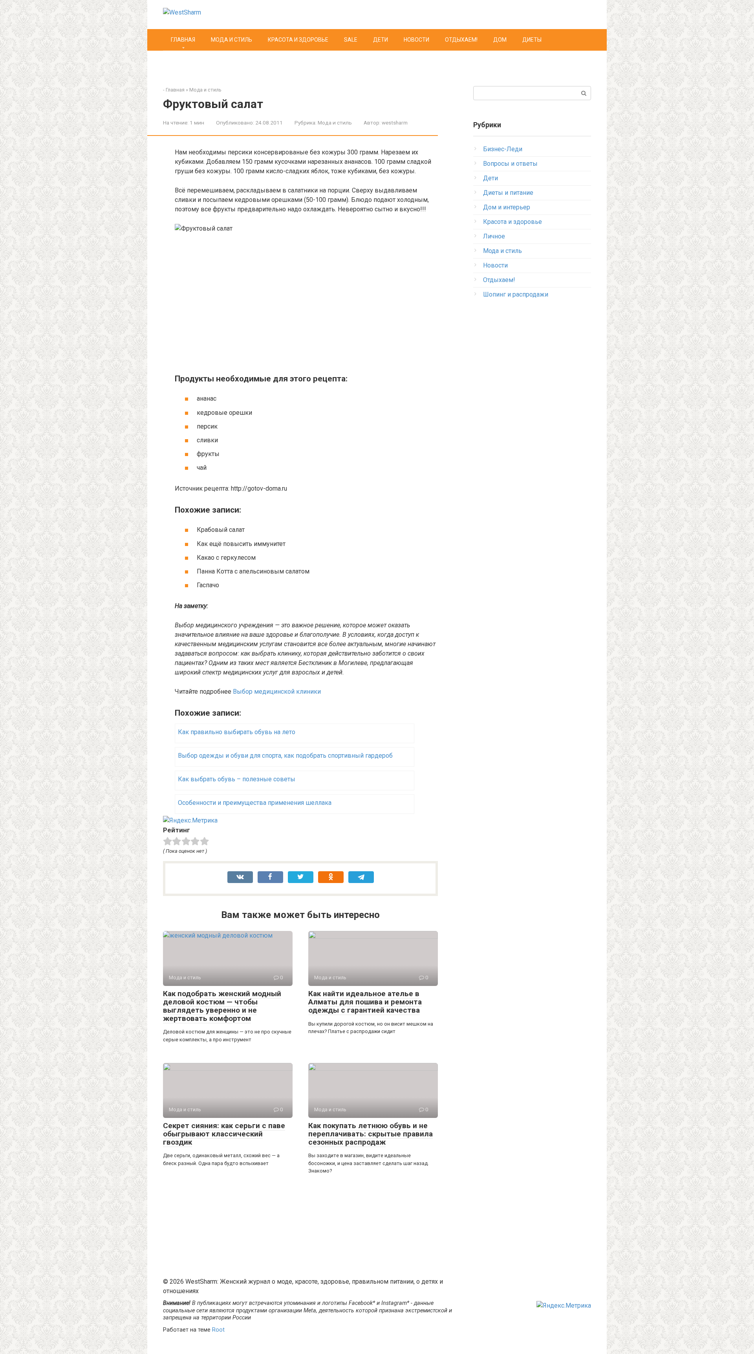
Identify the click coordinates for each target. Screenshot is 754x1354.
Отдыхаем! (461, 40)
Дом (500, 40)
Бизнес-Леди (502, 149)
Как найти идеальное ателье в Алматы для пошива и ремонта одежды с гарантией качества (365, 1002)
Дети (380, 40)
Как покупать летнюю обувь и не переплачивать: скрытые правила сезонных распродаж (370, 1134)
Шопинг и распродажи (515, 294)
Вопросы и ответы (510, 163)
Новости (416, 40)
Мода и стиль (231, 40)
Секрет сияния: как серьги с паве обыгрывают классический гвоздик (224, 1134)
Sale (350, 40)
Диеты (532, 40)
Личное (494, 236)
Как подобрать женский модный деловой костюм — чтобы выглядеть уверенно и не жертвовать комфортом (222, 1006)
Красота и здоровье (298, 40)
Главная (183, 40)
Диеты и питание (508, 192)
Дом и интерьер (506, 207)
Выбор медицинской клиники (277, 691)
